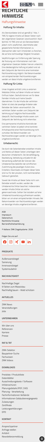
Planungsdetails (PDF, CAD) (15, 388)
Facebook (5, 242)
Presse (5, 335)
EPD (4, 412)
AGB (4, 211)
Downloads (8, 367)
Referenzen (7, 329)
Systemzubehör (9, 269)
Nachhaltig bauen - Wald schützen (18, 290)
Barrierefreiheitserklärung (13, 223)
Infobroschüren (9, 385)
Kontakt (6, 419)
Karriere (5, 332)
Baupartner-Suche (10, 353)
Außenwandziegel (10, 258)
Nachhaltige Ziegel (10, 283)
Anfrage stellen (9, 429)
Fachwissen (7, 357)
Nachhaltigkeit (10, 276)
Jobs (4, 311)
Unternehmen (10, 318)
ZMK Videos (7, 360)
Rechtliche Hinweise (10, 220)
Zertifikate (7, 405)
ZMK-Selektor (8, 350)
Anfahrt (5, 433)
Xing (17, 242)
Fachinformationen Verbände (15, 395)
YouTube (23, 242)
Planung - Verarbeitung (13, 391)
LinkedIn (29, 242)
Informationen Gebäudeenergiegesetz (20, 398)
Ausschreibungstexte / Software (17, 381)
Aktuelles (7, 297)
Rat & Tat (7, 342)
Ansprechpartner (10, 426)
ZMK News (7, 304)
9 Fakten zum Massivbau (13, 286)
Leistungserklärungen (12, 408)
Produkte (7, 251)
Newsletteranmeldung (12, 436)
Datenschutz (7, 217)
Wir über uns (8, 325)
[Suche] (34, 4)
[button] (40, 4)
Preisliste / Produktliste (13, 374)
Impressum (6, 214)
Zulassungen (8, 401)
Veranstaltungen (9, 308)
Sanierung (7, 262)
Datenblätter (8, 378)
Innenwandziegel (10, 265)
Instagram (11, 242)
